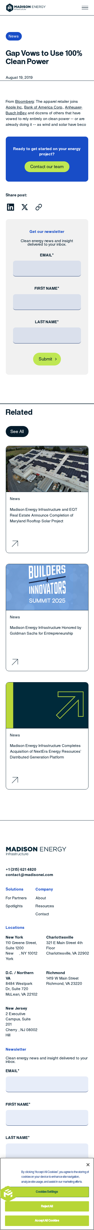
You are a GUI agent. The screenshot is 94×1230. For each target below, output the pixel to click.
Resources (45, 906)
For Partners (16, 898)
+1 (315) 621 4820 (21, 869)
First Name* (47, 288)
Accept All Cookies (47, 1220)
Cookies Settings (47, 1191)
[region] (47, 1194)
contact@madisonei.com (29, 875)
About (41, 898)
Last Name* (47, 322)
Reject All (47, 1206)
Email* (47, 255)
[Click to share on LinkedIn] (10, 207)
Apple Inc (14, 107)
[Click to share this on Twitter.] (25, 207)
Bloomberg (24, 101)
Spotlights (14, 906)
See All (17, 431)
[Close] (87, 1164)
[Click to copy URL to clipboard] (39, 207)
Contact (42, 914)
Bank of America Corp (43, 107)
